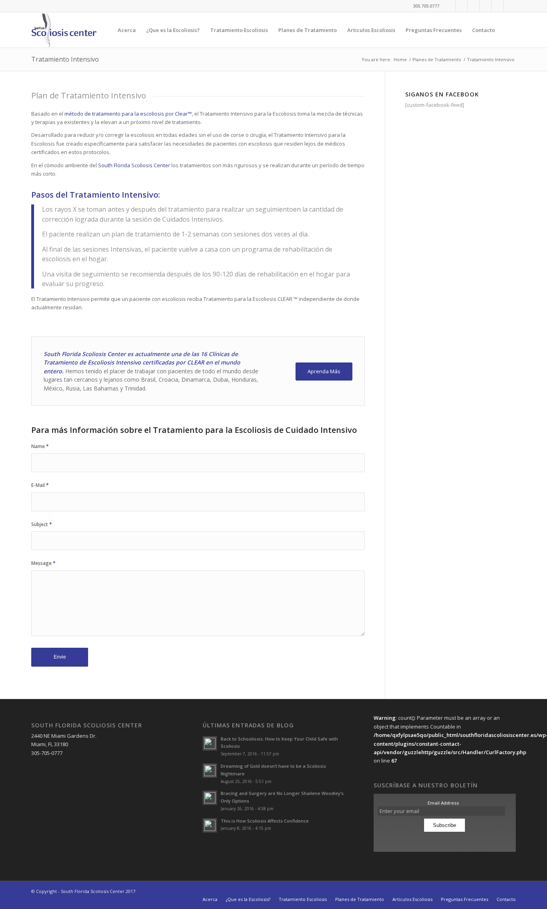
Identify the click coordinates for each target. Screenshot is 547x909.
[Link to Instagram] (473, 6)
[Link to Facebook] (449, 6)
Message (43, 563)
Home (400, 59)
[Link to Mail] (497, 6)
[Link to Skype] (510, 6)
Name (40, 446)
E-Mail (40, 485)
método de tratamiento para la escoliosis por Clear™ (128, 113)
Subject (41, 524)
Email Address (445, 802)
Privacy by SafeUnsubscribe (444, 837)
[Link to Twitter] (461, 6)
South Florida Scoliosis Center (134, 165)
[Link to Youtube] (485, 6)
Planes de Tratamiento (436, 59)
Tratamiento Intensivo (65, 59)
